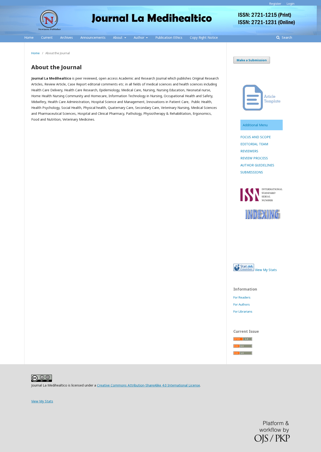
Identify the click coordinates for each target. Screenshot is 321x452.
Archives (66, 37)
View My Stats (266, 270)
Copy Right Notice (204, 37)
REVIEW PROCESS (254, 158)
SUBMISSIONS (251, 172)
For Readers (242, 297)
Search (286, 37)
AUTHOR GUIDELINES (257, 165)
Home (29, 37)
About (118, 37)
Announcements (93, 37)
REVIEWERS (249, 151)
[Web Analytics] (243, 270)
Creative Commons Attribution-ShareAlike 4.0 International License (148, 385)
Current (47, 37)
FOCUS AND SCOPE (255, 137)
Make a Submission (252, 60)
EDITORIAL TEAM (254, 144)
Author (139, 37)
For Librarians (242, 311)
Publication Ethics (168, 37)
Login (290, 3)
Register (275, 3)
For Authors (241, 304)
